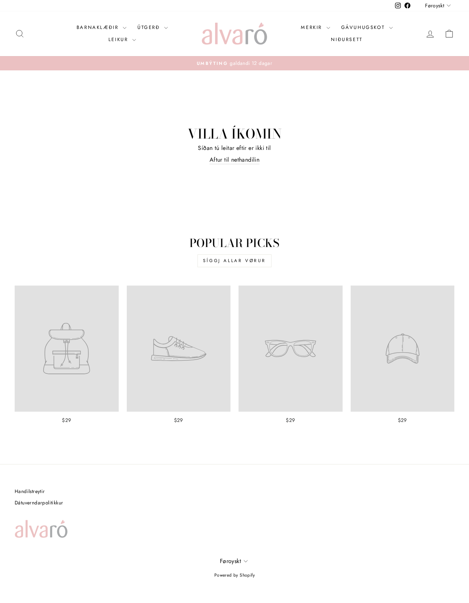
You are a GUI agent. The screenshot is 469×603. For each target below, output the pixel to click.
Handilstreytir (30, 491)
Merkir (312, 27)
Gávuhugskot (364, 27)
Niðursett (346, 39)
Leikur (119, 39)
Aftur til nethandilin (234, 160)
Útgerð (149, 27)
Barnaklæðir (99, 27)
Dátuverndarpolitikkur (39, 502)
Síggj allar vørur (234, 260)
